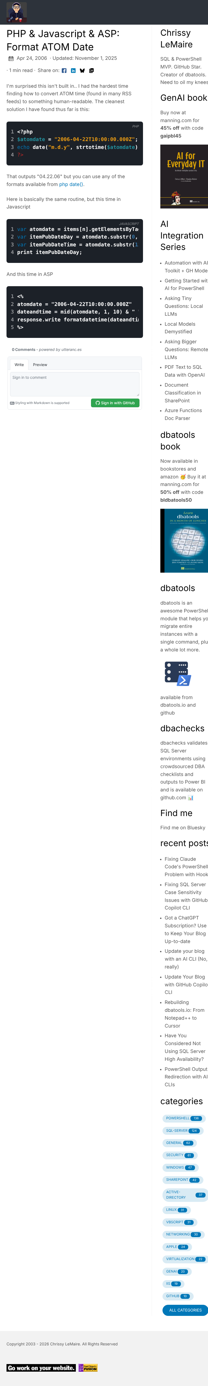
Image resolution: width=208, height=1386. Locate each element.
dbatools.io (173, 705)
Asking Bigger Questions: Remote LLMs (186, 349)
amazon (169, 477)
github (167, 713)
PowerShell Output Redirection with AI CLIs (186, 1077)
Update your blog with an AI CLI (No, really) (186, 959)
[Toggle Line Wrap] (131, 117)
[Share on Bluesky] (82, 71)
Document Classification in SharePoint (183, 393)
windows (179, 1168)
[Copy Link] (91, 71)
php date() (71, 184)
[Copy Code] (109, 117)
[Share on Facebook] (64, 71)
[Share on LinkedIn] (73, 71)
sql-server (181, 1131)
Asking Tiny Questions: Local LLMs (184, 306)
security (178, 1155)
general (178, 1143)
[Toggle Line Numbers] (120, 117)
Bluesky (196, 828)
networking (182, 1234)
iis (172, 1284)
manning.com (175, 120)
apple (175, 1247)
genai (175, 1272)
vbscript (178, 1222)
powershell (182, 1118)
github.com (173, 798)
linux (175, 1210)
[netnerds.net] (97, 12)
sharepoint (181, 1180)
